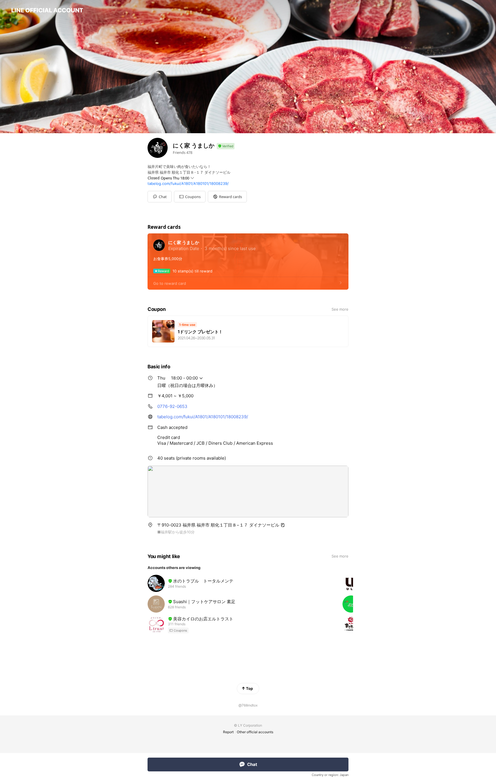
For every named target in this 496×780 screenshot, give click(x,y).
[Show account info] (226, 146)
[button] (190, 196)
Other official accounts (255, 732)
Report (228, 732)
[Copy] (282, 525)
